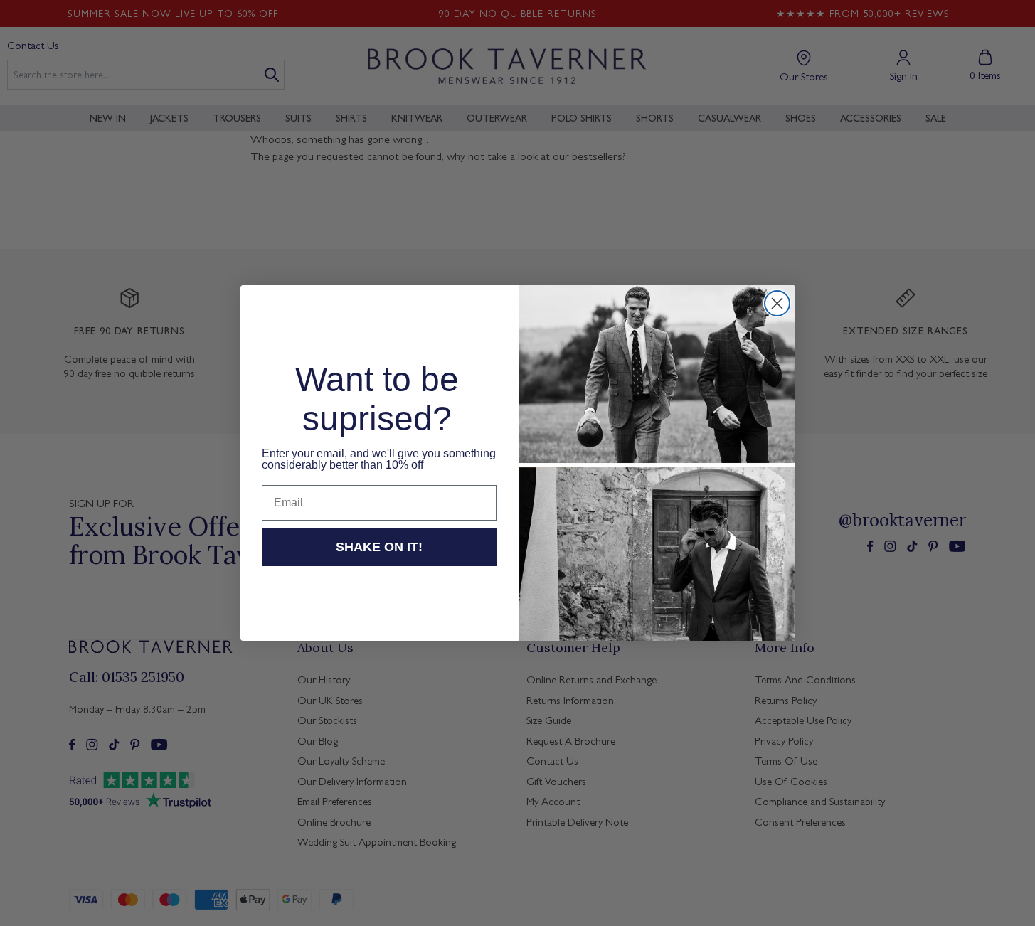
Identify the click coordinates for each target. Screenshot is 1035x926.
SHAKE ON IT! (379, 547)
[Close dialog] (777, 303)
